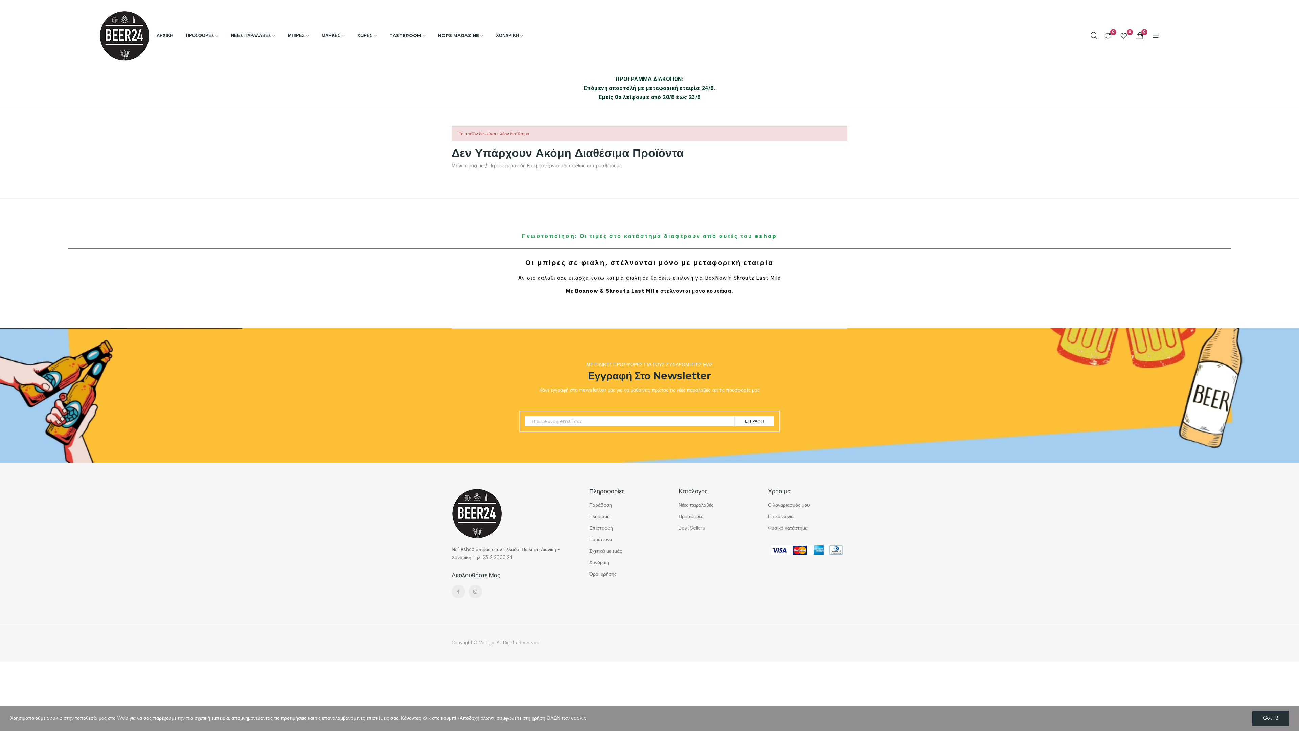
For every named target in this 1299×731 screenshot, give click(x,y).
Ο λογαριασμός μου (789, 505)
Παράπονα (600, 539)
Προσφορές (691, 516)
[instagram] (475, 591)
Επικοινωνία (781, 516)
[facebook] (458, 591)
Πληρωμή (599, 516)
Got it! (1270, 718)
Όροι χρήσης (603, 574)
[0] (1108, 35)
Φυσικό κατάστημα (788, 528)
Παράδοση (600, 505)
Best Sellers (692, 528)
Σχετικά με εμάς (605, 551)
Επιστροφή (601, 528)
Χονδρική (599, 563)
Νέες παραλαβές (696, 505)
